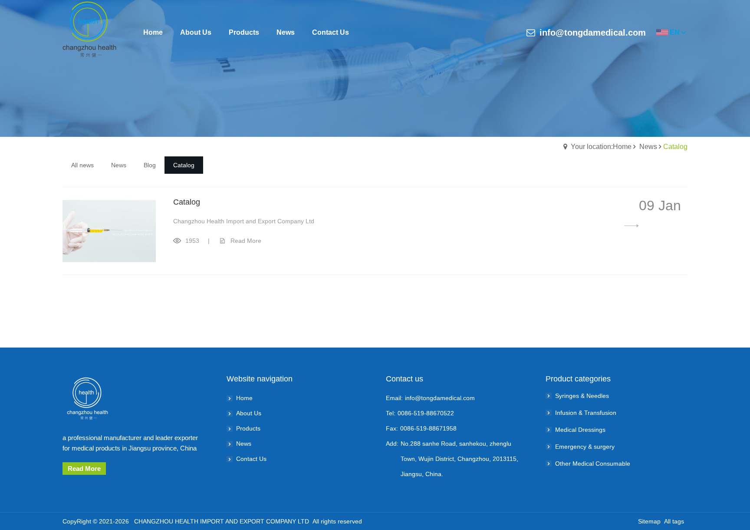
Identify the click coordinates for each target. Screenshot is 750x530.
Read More (245, 240)
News (648, 146)
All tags (674, 521)
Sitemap (649, 521)
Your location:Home (601, 146)
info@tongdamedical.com (592, 32)
